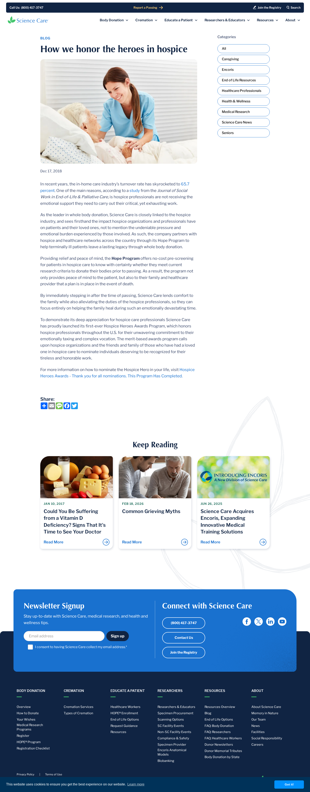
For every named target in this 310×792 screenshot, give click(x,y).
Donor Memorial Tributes (223, 751)
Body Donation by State (222, 757)
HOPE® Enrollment (124, 713)
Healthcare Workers (125, 707)
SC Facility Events (171, 726)
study (134, 190)
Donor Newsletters (219, 744)
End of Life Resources (239, 80)
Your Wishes (26, 719)
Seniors (228, 133)
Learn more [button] (135, 784)
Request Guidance (124, 726)
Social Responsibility (266, 738)
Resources (118, 732)
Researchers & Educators (176, 707)
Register (23, 736)
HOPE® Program (29, 742)
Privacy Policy (25, 774)
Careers (257, 744)
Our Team (258, 719)
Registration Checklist (33, 748)
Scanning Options (171, 719)
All (224, 49)
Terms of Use (53, 774)
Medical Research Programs (30, 727)
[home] (28, 19)
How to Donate (28, 713)
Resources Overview (220, 707)
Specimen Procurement (175, 713)
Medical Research (236, 112)
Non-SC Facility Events (174, 732)
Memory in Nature (264, 713)
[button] (114, 20)
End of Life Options (125, 719)
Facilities (258, 732)
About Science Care (266, 707)
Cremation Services (78, 707)
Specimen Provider (172, 744)
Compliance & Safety (173, 738)
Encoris (228, 70)
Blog (208, 713)
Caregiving (230, 59)
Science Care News (237, 122)
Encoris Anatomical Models (172, 752)
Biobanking (166, 761)
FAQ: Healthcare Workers (223, 738)
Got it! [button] (289, 784)
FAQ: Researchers (218, 732)
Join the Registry (183, 652)
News (255, 726)
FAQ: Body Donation (219, 726)
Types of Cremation (78, 713)
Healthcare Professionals (241, 91)
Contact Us (184, 638)
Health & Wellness (236, 101)
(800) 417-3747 (184, 623)
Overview (24, 707)
